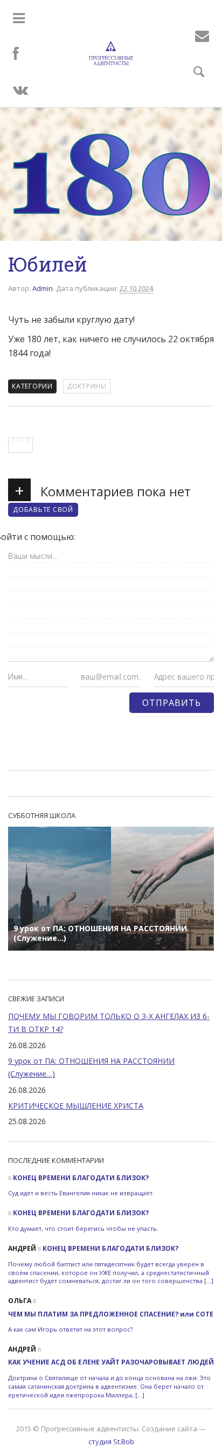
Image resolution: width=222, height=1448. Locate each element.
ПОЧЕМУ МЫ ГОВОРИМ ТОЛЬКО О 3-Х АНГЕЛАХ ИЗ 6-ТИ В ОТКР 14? (109, 1022)
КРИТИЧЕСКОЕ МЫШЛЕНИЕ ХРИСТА (75, 1105)
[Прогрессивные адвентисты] (111, 53)
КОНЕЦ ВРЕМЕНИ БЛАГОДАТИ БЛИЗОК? (81, 1177)
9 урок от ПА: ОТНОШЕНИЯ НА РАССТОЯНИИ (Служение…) (91, 1067)
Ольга (19, 1300)
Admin (42, 288)
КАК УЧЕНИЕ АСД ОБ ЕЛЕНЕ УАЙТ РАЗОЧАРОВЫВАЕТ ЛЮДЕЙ (111, 1362)
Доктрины (87, 386)
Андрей (22, 1248)
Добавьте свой (43, 509)
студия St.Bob (111, 1441)
